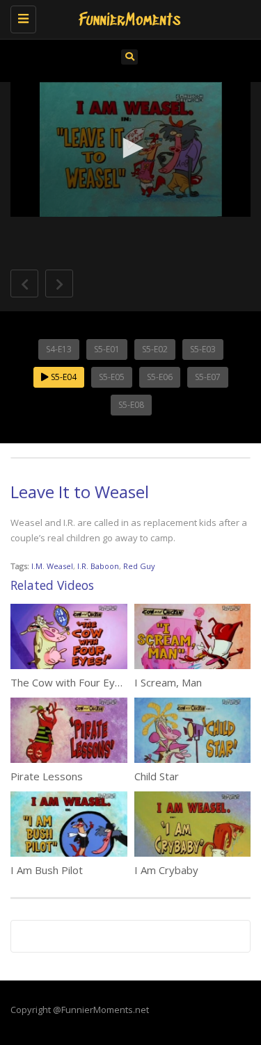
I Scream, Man (168, 682)
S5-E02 (155, 349)
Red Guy (139, 566)
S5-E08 (131, 405)
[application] (130, 149)
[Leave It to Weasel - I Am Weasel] (127, 17)
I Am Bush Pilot (46, 870)
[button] (131, 148)
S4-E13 (59, 349)
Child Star (156, 776)
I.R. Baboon (98, 566)
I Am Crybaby (166, 870)
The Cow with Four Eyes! (69, 682)
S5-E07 (208, 377)
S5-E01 (107, 349)
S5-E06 (160, 377)
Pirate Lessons (46, 776)
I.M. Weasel (52, 566)
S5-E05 (112, 377)
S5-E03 (203, 349)
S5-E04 (63, 377)
